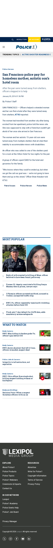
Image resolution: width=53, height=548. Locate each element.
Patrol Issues (9, 186)
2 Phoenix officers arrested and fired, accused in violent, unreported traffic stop (27, 295)
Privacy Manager (9, 521)
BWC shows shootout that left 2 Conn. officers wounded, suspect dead (19, 349)
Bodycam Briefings (9, 390)
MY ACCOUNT (34, 39)
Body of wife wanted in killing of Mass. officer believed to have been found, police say (27, 276)
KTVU (17, 114)
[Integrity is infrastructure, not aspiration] (45, 362)
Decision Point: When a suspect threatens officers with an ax (16, 393)
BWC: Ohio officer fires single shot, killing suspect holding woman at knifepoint (17, 378)
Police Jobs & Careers (11, 359)
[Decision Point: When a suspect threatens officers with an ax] (45, 392)
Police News (42, 186)
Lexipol (19, 532)
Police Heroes (8, 69)
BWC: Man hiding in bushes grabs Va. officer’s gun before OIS (18, 334)
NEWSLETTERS (22, 39)
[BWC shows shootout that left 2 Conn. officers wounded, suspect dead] (45, 347)
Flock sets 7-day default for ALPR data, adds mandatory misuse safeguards (25, 313)
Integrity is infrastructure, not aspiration (16, 363)
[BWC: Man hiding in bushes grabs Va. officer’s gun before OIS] (45, 333)
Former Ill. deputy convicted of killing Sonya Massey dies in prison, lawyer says (26, 286)
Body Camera (7, 331)
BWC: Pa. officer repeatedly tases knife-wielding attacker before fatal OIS (27, 304)
